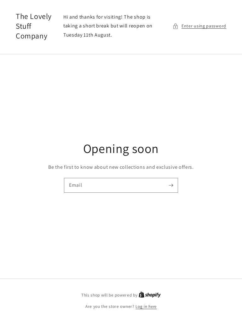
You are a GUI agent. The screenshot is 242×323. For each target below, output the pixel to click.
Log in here (146, 306)
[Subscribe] (171, 185)
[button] (199, 26)
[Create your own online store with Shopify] (150, 295)
